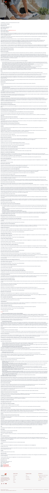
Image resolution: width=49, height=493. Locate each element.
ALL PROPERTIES (21, 2)
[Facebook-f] (4, 484)
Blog (38, 2)
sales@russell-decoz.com (12, 30)
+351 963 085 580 (6, 465)
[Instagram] (2, 484)
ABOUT (26, 2)
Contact (42, 2)
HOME (16, 2)
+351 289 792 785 (6, 464)
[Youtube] (6, 484)
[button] (46, 3)
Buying (30, 2)
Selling (34, 2)
